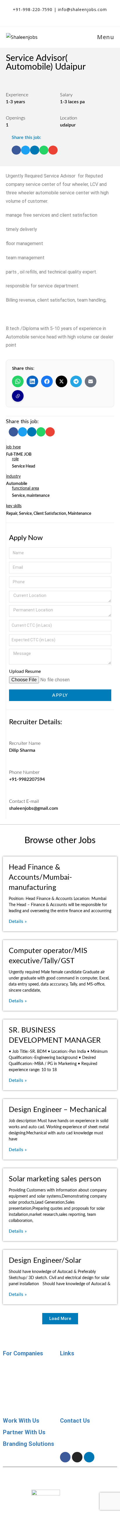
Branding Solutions (28, 1443)
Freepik (106, 1480)
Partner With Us (24, 1432)
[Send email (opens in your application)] (76, 16)
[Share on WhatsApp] (18, 381)
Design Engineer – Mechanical (58, 1109)
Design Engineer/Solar (45, 1260)
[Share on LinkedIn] (32, 381)
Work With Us (21, 1420)
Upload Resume (25, 671)
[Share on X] (61, 381)
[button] (16, 150)
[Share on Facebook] (47, 381)
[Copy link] (18, 396)
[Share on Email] (90, 381)
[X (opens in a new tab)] (45, 16)
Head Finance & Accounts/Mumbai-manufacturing (40, 877)
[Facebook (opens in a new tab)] (56, 16)
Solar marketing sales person (55, 1179)
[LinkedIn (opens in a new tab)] (66, 16)
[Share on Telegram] (76, 381)
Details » (18, 921)
